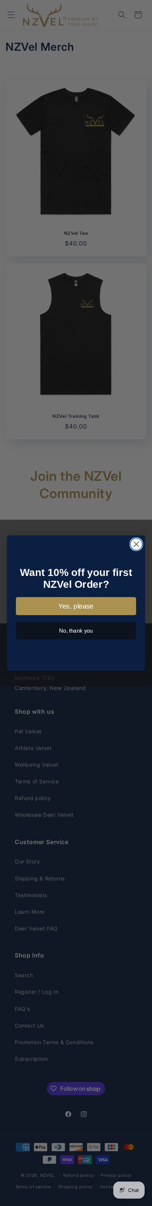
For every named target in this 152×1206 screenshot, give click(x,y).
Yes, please (76, 606)
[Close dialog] (136, 544)
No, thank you (76, 630)
